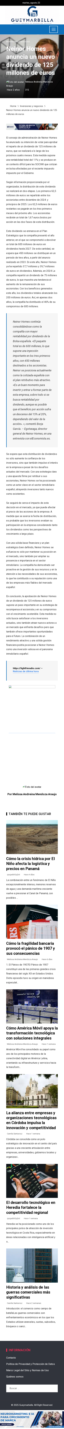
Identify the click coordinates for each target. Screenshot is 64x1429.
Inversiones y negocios (18, 42)
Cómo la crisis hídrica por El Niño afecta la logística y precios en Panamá (30, 864)
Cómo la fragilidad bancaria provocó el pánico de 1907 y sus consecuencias (30, 948)
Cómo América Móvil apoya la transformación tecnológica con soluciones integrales (32, 1033)
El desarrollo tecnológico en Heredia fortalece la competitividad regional (30, 1207)
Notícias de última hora (26, 671)
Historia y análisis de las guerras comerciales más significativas (28, 1292)
